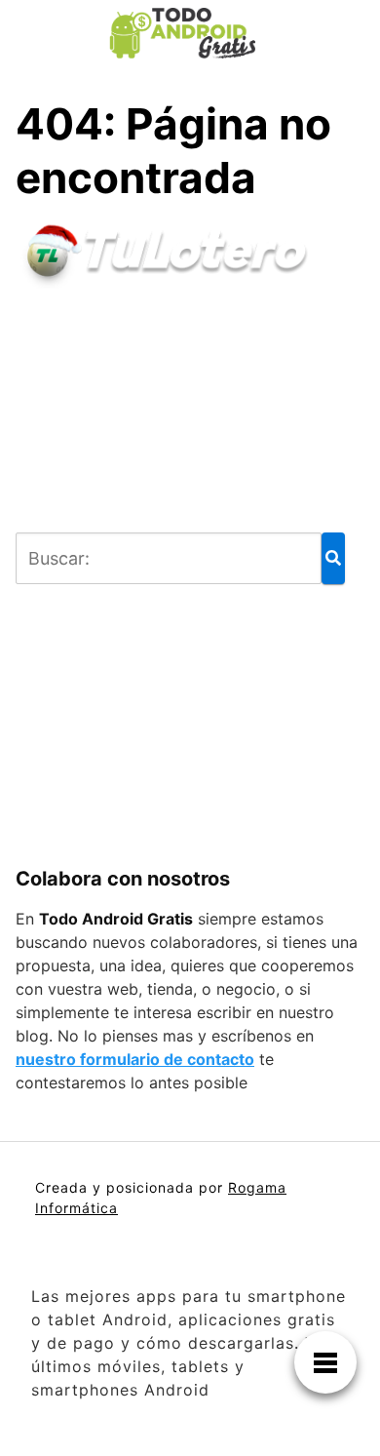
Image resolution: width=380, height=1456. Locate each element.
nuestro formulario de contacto (135, 1059)
